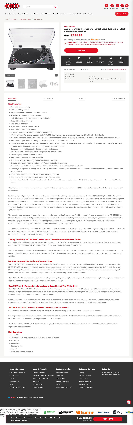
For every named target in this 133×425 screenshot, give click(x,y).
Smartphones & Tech (59, 13)
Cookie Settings (38, 387)
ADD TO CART (81, 50)
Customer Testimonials (86, 387)
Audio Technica (69, 27)
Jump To (103, 69)
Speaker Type (69, 76)
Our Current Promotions (17, 373)
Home (6, 19)
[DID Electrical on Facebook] (9, 398)
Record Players (38, 19)
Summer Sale (122, 14)
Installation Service (85, 381)
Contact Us (59, 375)
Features (68, 79)
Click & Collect (83, 378)
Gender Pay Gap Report (17, 387)
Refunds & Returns (85, 375)
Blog (11, 384)
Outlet (90, 13)
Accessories (71, 13)
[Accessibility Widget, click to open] (129, 402)
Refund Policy (37, 381)
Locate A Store (14, 375)
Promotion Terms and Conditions (43, 375)
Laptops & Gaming (45, 13)
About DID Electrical (62, 373)
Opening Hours (61, 378)
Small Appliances (23, 13)
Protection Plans (84, 384)
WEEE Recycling (15, 381)
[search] (55, 6)
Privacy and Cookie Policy (41, 378)
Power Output (69, 74)
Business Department (62, 381)
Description (110, 69)
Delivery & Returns (120, 69)
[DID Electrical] (12, 7)
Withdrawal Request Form (64, 387)
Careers (12, 378)
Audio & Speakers (25, 19)
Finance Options (38, 384)
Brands (79, 13)
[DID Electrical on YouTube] (14, 398)
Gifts (84, 13)
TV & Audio (34, 13)
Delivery (81, 373)
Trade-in (58, 384)
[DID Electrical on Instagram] (11, 398)
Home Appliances (10, 13)
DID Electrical (8, 409)
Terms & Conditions (39, 373)
